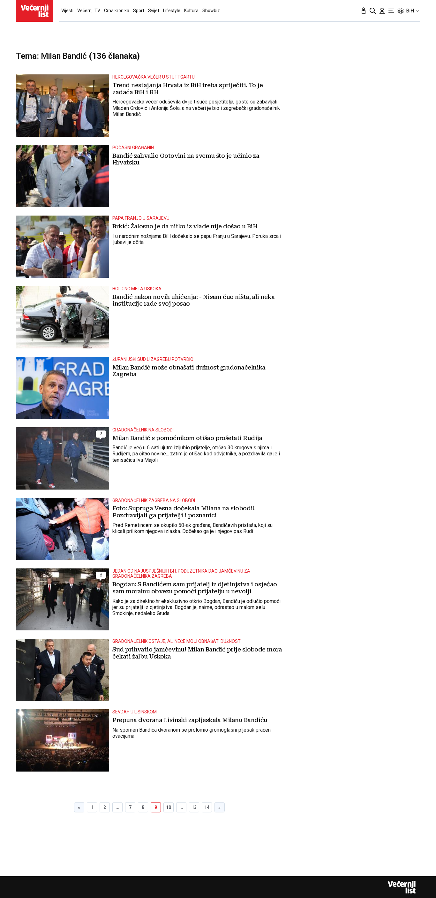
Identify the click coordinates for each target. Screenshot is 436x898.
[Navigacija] (391, 11)
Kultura (191, 10)
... (117, 807)
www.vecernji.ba (34, 11)
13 (194, 807)
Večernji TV (88, 10)
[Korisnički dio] (382, 11)
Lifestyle (171, 10)
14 (206, 807)
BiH (410, 11)
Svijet (153, 10)
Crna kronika (116, 10)
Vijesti (67, 10)
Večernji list (401, 887)
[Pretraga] (373, 11)
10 (168, 807)
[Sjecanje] (363, 11)
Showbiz (211, 10)
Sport (138, 10)
